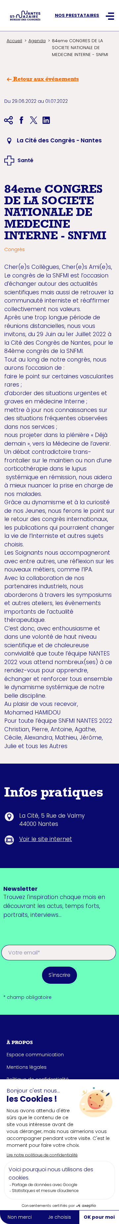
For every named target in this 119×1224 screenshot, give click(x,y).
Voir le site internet (45, 839)
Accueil (14, 41)
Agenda (37, 41)
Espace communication (35, 1054)
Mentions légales (27, 1067)
